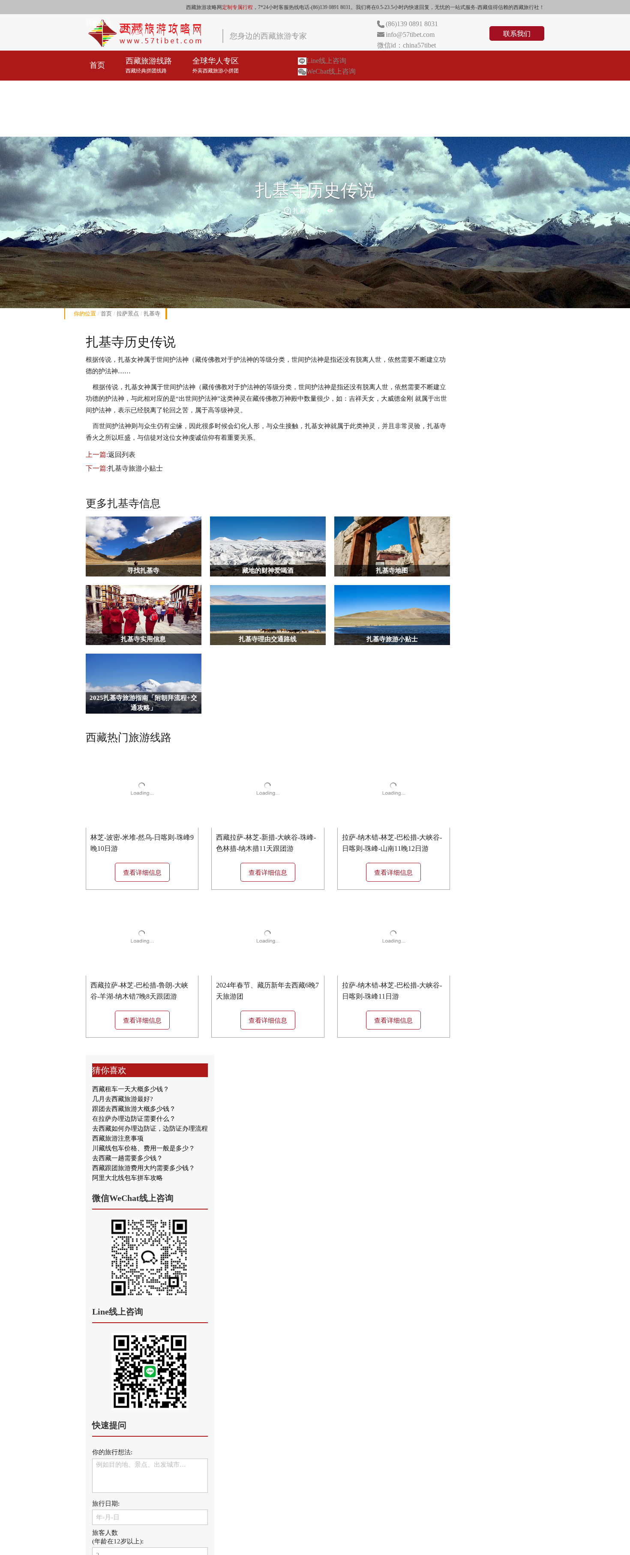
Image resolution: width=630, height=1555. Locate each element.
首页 (97, 65)
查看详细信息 (142, 872)
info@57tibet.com (410, 34)
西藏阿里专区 (282, 91)
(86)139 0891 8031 (412, 23)
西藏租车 (400, 91)
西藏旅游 (98, 23)
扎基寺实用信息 (143, 639)
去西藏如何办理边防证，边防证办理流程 (150, 1128)
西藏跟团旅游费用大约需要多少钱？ (143, 1168)
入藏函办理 (345, 91)
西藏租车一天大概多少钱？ (130, 1089)
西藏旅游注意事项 (118, 1138)
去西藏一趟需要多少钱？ (127, 1158)
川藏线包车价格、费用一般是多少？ (143, 1148)
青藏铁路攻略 (460, 91)
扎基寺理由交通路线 (268, 639)
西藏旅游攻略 (113, 121)
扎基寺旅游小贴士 (135, 468)
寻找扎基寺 (143, 570)
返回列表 (121, 454)
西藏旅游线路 (149, 65)
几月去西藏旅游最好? (122, 1099)
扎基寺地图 (392, 570)
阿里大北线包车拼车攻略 (127, 1177)
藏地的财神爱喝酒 (268, 570)
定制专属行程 (237, 7)
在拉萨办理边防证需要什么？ (134, 1118)
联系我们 (517, 33)
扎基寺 (152, 313)
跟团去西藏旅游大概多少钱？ (134, 1108)
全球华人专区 (215, 65)
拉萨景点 (128, 313)
